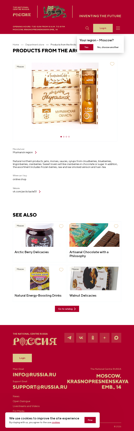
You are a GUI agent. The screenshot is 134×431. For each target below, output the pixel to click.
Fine (90, 420)
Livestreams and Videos (26, 406)
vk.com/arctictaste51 (25, 191)
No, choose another (108, 47)
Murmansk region (23, 152)
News (16, 396)
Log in (103, 28)
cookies (56, 422)
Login (22, 358)
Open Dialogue (21, 401)
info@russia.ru (31, 374)
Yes (86, 47)
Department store (34, 44)
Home (16, 44)
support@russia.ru (31, 387)
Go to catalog (65, 309)
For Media (18, 411)
